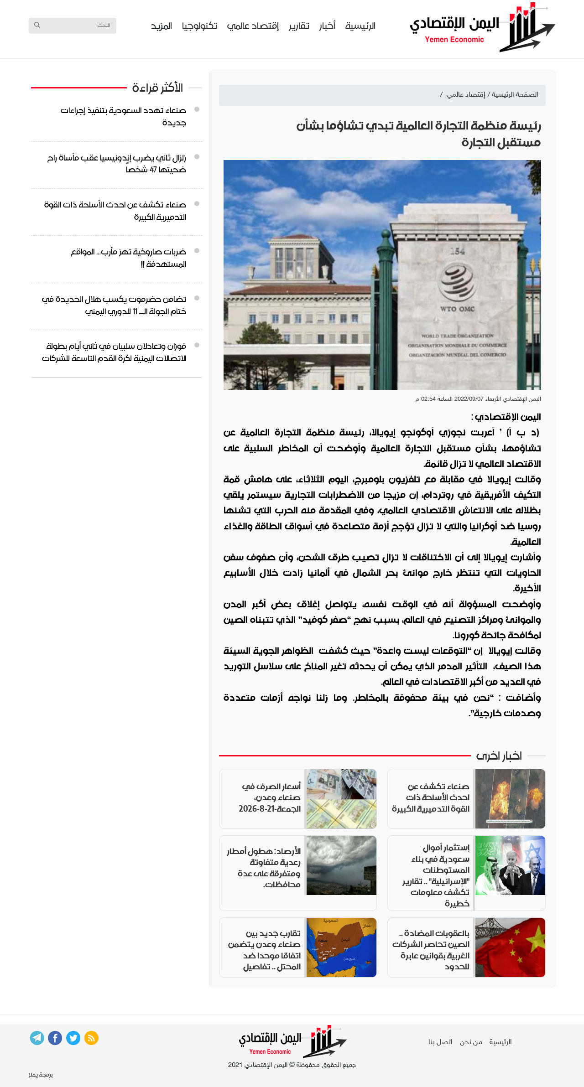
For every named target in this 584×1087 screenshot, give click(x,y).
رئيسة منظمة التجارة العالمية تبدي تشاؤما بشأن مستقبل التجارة (419, 134)
